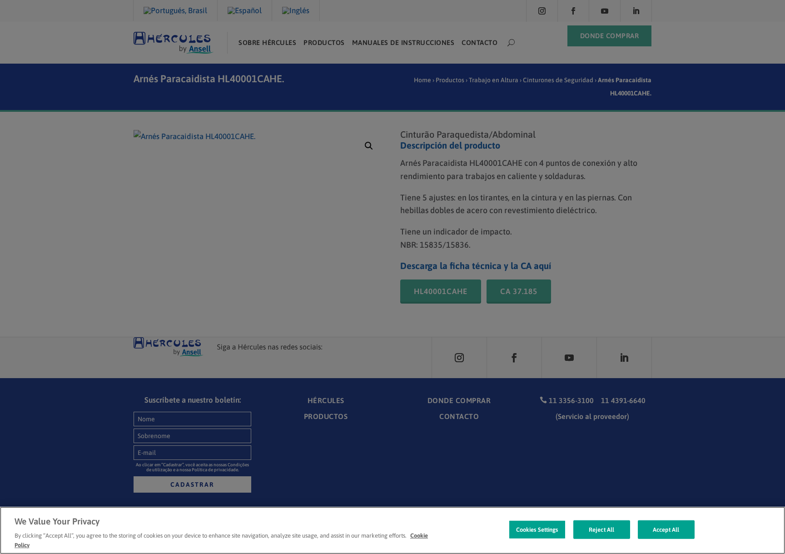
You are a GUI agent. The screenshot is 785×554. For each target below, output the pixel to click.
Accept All (666, 529)
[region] (392, 530)
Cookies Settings (537, 529)
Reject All (601, 529)
